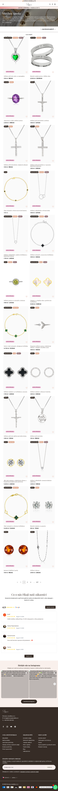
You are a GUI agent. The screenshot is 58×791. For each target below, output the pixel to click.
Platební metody (42, 747)
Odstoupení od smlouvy (44, 740)
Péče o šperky (26, 744)
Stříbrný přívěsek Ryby (36, 436)
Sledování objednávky (29, 740)
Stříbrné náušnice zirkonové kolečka (40, 391)
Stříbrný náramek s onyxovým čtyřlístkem (41, 255)
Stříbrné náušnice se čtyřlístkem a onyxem (15, 391)
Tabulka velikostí (27, 742)
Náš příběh (5, 738)
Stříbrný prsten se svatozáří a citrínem (14, 300)
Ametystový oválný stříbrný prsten (13, 120)
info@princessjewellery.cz (11, 718)
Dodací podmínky (7, 747)
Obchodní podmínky (7, 742)
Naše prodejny (6, 740)
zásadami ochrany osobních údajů (29, 772)
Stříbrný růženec (34, 570)
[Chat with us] (55, 787)
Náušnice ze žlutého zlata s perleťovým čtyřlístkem (40, 301)
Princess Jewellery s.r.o (12, 784)
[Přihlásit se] (52, 4)
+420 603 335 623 (9, 720)
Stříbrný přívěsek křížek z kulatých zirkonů (16, 165)
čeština (13, 777)
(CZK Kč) (7, 777)
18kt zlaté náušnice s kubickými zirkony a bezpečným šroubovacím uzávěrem (15, 481)
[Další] (40, 582)
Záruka (40, 742)
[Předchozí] (17, 582)
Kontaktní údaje (27, 738)
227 (37, 582)
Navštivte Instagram (29, 701)
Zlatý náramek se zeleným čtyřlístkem (14, 526)
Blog (24, 749)
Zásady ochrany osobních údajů (10, 744)
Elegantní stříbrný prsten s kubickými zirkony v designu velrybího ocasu (40, 346)
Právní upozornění (7, 749)
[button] (3, 4)
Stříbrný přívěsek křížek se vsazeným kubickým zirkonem (40, 165)
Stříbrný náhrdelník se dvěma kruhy (40, 210)
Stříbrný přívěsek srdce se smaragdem (14, 76)
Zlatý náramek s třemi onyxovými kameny (15, 210)
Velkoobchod (26, 751)
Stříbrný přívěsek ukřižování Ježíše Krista (15, 436)
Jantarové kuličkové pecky (11, 570)
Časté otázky (26, 747)
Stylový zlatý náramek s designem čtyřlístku (16, 346)
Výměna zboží (42, 738)
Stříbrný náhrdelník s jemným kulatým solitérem (40, 481)
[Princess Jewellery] (29, 4)
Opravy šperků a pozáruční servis (47, 744)
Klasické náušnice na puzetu (38, 526)
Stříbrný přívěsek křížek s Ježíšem (39, 120)
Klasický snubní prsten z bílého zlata (40, 76)
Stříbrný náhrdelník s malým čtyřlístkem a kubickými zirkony (15, 255)
